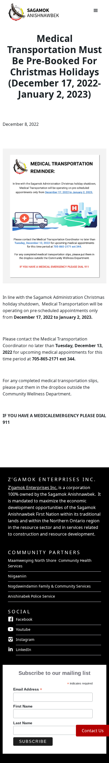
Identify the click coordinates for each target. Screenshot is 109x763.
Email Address (27, 689)
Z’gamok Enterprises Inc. (32, 487)
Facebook (24, 619)
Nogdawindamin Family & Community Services (49, 586)
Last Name (22, 723)
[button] (96, 11)
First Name (23, 706)
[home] (6, 7)
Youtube (23, 629)
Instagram (25, 639)
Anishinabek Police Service (31, 596)
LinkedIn (23, 649)
